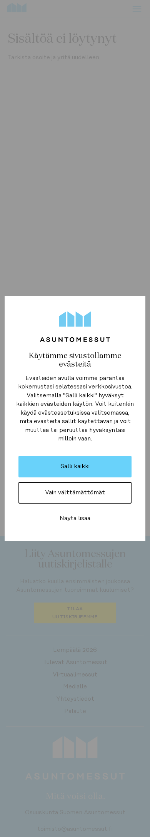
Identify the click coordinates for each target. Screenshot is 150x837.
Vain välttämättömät (75, 492)
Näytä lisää (75, 518)
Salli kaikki (75, 466)
